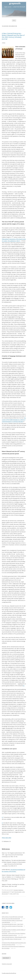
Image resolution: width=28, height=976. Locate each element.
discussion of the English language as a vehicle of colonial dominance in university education (14, 419)
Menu (14, 20)
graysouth (15, 3)
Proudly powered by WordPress (9, 973)
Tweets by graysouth (7, 964)
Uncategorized (5, 892)
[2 (2, 823)
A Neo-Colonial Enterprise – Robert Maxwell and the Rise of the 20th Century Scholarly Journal (13, 36)
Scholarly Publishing (18, 890)
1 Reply (3, 42)
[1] (19, 241)
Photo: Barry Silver (6, 837)
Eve (18, 893)
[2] (23, 685)
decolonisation (18, 892)
